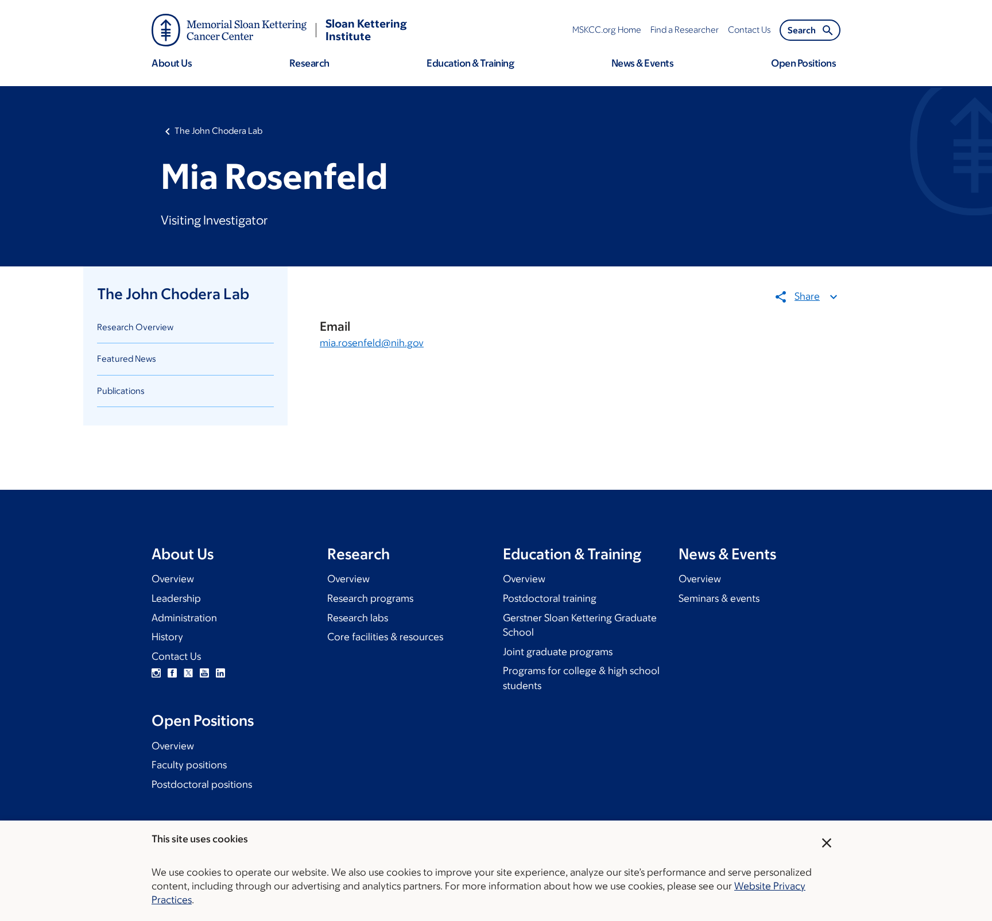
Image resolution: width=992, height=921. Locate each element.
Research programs (370, 598)
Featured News (126, 358)
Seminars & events (719, 598)
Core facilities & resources (385, 637)
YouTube (204, 673)
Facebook (172, 673)
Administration (184, 618)
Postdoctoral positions (202, 784)
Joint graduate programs (558, 651)
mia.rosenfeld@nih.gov (372, 343)
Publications (121, 391)
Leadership (176, 598)
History (167, 637)
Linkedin (220, 673)
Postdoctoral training (549, 598)
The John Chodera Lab (218, 131)
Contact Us (176, 656)
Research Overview (135, 327)
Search (802, 30)
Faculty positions (189, 765)
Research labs (357, 618)
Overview (173, 579)
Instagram (156, 673)
